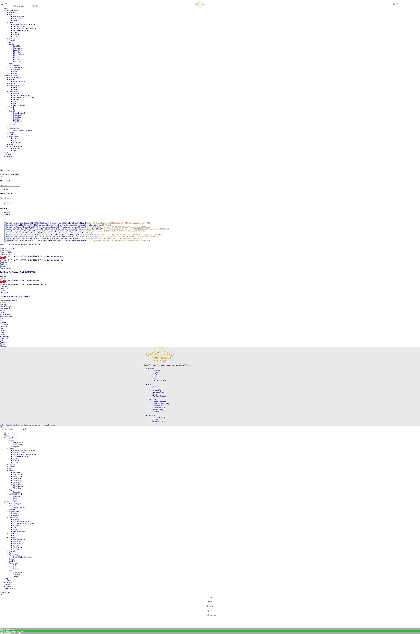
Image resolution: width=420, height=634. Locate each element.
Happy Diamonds (19, 113)
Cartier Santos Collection (21, 95)
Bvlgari (11, 14)
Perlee (15, 72)
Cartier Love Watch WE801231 (72, 233)
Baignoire (16, 99)
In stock (7, 214)
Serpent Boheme (19, 81)
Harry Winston (5, 314)
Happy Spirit (17, 115)
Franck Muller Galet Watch (22, 131)
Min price (3, 174)
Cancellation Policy (159, 408)
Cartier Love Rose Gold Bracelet (75, 223)
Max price (10, 174)
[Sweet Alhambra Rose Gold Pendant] (39, 237)
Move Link (17, 56)
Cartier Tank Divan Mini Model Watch (88, 225)
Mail (156, 419)
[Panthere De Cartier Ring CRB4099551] (41, 229)
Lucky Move (17, 50)
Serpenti (16, 20)
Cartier (11, 22)
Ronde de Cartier (19, 105)
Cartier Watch (13, 91)
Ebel (10, 127)
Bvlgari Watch (14, 85)
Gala (14, 139)
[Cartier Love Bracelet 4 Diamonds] (33, 227)
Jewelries (151, 369)
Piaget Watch (13, 137)
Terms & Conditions (159, 402)
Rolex (11, 144)
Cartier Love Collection (21, 30)
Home (2, 244)
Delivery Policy (157, 410)
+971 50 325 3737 (160, 417)
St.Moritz (16, 123)
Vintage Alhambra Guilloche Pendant (85, 235)
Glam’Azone (17, 48)
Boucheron (12, 12)
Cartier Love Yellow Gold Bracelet (66, 239)
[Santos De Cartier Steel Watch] (32, 231)
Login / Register (10, 588)
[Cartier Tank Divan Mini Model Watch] (39, 225)
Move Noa (17, 58)
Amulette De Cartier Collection (24, 24)
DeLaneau (3, 326)
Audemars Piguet (15, 77)
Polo (14, 141)
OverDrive (12, 135)
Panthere (16, 34)
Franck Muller (14, 129)
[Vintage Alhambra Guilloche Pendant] (38, 235)
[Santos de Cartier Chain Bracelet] (34, 241)
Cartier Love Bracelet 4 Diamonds (75, 227)
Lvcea (15, 87)
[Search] (24, 3)
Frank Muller (4, 338)
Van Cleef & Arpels (15, 68)
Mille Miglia (17, 121)
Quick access (152, 400)
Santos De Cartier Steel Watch (70, 231)
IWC (1, 340)
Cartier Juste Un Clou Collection (24, 28)
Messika (11, 44)
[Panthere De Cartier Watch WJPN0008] (31, 256)
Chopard (12, 40)
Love (15, 103)
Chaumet (12, 38)
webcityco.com (49, 425)
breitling (3, 305)
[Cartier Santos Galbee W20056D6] (20, 280)
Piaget (11, 64)
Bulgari (2, 310)
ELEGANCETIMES (13, 425)
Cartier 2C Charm (19, 26)
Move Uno (17, 62)
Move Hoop (17, 52)
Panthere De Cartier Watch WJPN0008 (17, 272)
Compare (7, 586)
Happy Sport (17, 117)
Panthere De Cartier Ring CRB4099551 (92, 229)
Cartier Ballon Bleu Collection (23, 97)
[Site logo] (199, 8)
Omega (11, 133)
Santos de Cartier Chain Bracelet (75, 241)
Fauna (15, 74)
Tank (15, 101)
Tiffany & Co (4, 336)
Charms (15, 150)
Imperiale (16, 119)
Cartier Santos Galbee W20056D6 (15, 296)
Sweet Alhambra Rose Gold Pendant (86, 237)
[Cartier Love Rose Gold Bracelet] (34, 223)
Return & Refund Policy (160, 404)
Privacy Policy (157, 406)
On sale (7, 212)
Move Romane (18, 60)
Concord (12, 125)
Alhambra (16, 70)
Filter (17, 174)
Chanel (11, 107)
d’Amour (16, 32)
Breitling (12, 83)
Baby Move (17, 46)
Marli (10, 42)
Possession (17, 66)
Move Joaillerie (18, 54)
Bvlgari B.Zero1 (18, 16)
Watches (151, 384)
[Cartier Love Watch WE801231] (32, 233)
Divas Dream (17, 18)
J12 (14, 109)
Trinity (15, 36)
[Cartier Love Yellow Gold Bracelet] (29, 239)
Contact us (156, 411)
